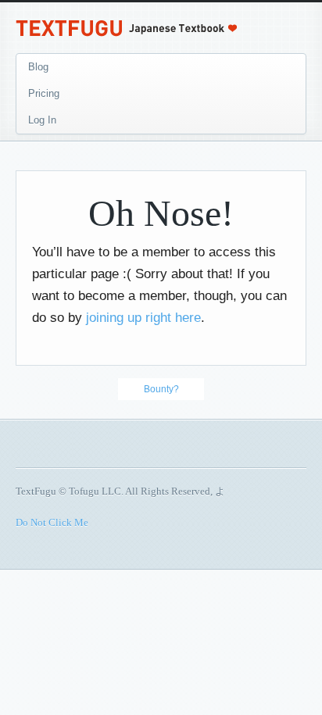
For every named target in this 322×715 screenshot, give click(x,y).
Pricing (43, 93)
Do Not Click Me (52, 522)
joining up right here (143, 317)
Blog (38, 67)
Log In (42, 120)
